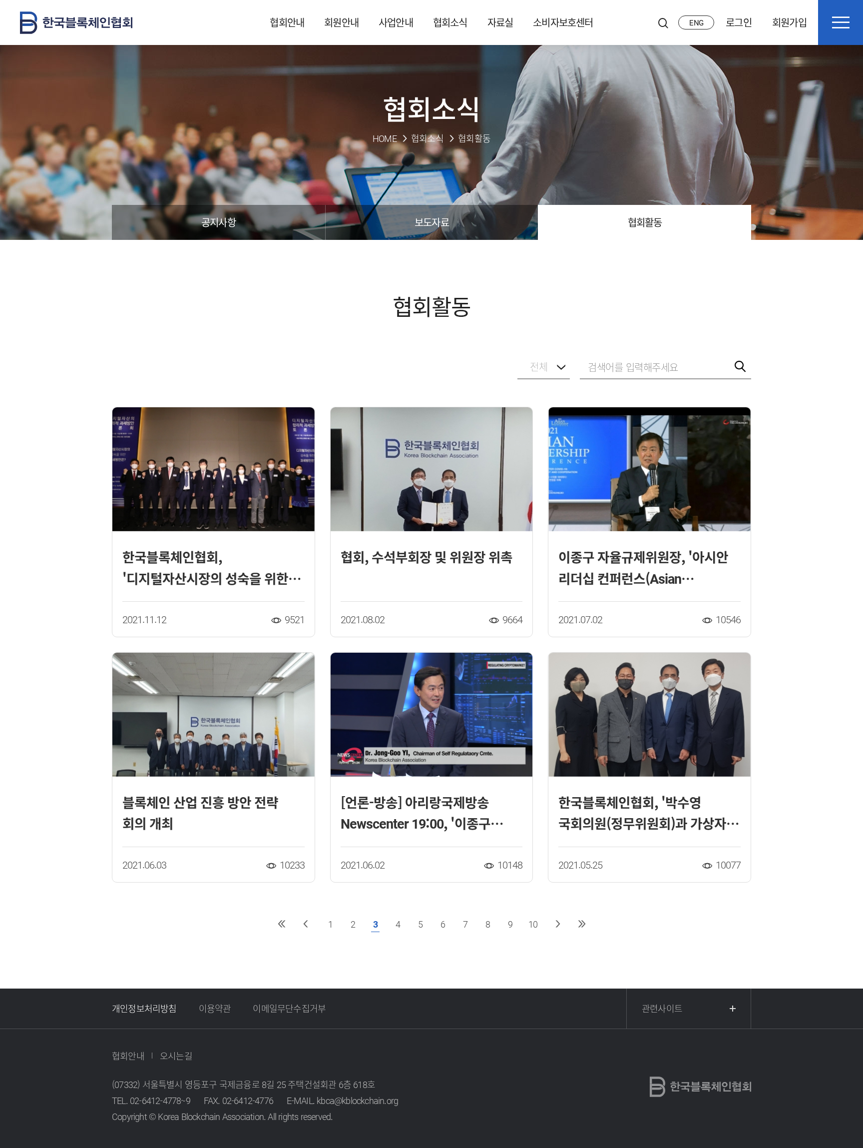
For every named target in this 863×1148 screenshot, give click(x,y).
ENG (696, 22)
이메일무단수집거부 (289, 1008)
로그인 (739, 22)
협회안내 (287, 22)
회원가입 (789, 22)
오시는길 (176, 1056)
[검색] (663, 22)
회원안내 (341, 22)
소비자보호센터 (563, 22)
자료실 (500, 22)
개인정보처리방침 (144, 1008)
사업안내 (396, 22)
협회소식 (450, 22)
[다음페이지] (557, 924)
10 (532, 924)
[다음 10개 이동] (581, 924)
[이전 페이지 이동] (305, 924)
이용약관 (215, 1008)
